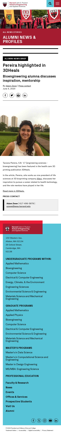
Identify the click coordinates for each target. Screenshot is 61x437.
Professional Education (22, 376)
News (9, 387)
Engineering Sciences (17, 287)
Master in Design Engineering (21, 364)
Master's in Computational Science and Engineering (27, 358)
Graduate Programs (19, 305)
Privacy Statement (47, 430)
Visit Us (10, 406)
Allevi (39, 178)
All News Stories (12, 32)
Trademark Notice (11, 430)
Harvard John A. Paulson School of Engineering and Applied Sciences (23, 229)
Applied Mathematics (17, 263)
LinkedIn (56, 420)
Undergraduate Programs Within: (28, 259)
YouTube (50, 420)
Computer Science (16, 273)
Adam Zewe (11, 85)
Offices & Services (16, 396)
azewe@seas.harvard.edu (18, 206)
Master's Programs (19, 347)
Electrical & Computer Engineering (24, 277)
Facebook (33, 420)
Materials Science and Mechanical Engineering (24, 297)
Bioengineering (14, 268)
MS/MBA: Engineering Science (22, 369)
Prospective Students (19, 401)
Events (10, 392)
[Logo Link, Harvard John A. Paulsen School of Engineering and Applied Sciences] (15, 4)
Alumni (10, 410)
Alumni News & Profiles (19, 39)
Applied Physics (14, 315)
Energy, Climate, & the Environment (25, 282)
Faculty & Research (17, 382)
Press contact (24, 85)
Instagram (45, 420)
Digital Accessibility (34, 430)
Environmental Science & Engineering (26, 291)
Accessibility (22, 430)
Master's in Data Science (19, 352)
